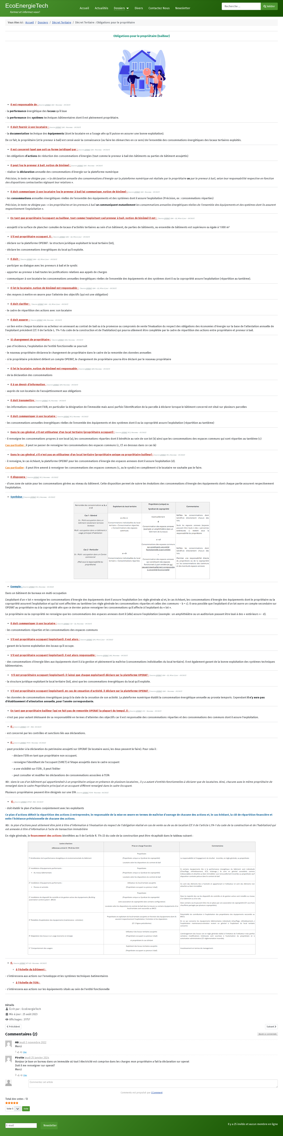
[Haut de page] (277, 1130)
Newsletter (182, 8)
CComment (156, 1092)
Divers (139, 8)
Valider (271, 6)
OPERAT (47, 105)
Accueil (84, 8)
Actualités (101, 8)
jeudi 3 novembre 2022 (32, 1042)
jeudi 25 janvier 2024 (37, 1057)
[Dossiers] (127, 8)
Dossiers (119, 8)
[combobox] (241, 6)
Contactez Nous (159, 8)
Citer (25, 1052)
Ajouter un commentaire (268, 1034)
